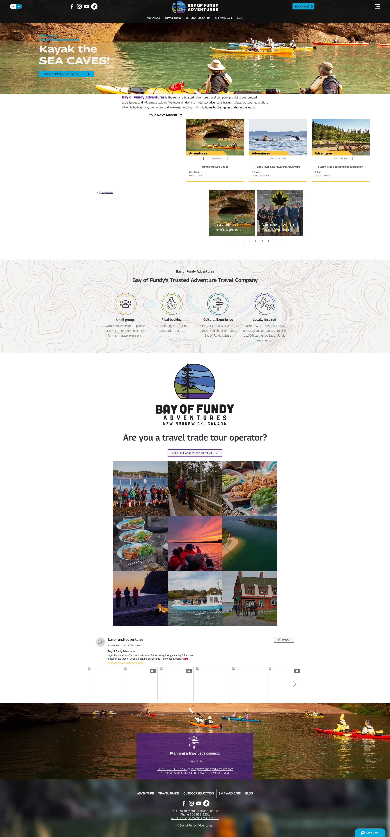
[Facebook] (72, 6)
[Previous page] (236, 241)
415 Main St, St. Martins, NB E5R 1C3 (195, 818)
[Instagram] (79, 6)
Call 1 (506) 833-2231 (172, 769)
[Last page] (281, 241)
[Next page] (275, 241)
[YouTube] (87, 6)
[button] (377, 6)
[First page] (230, 241)
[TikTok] (94, 6)
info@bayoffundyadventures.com (212, 769)
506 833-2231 (200, 814)
